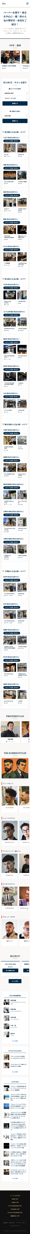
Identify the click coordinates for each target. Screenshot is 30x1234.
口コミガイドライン (15, 1225)
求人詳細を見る (10, 970)
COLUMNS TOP (15, 1209)
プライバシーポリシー (21, 1222)
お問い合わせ (12, 1222)
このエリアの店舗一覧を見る (11, 141)
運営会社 (5, 1222)
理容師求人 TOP (15, 1216)
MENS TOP (15, 1199)
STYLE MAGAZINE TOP (15, 1206)
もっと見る (15, 981)
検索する (15, 103)
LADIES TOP (15, 1202)
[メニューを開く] (27, 3)
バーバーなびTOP (15, 1195)
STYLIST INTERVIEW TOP (15, 1212)
